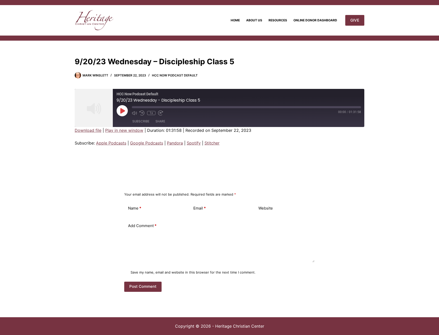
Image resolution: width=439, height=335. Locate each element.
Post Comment (142, 286)
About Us (254, 20)
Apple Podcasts (111, 143)
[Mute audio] (134, 113)
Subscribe (140, 121)
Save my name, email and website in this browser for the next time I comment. (193, 272)
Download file (88, 130)
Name (134, 208)
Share (160, 121)
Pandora (175, 143)
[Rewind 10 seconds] (142, 113)
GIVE (354, 20)
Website (265, 208)
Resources (278, 20)
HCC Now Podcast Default (175, 75)
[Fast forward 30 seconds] (160, 113)
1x (151, 113)
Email (199, 208)
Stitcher (212, 143)
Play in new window (124, 130)
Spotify (194, 143)
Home (235, 20)
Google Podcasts (146, 143)
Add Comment (142, 225)
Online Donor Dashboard (315, 20)
